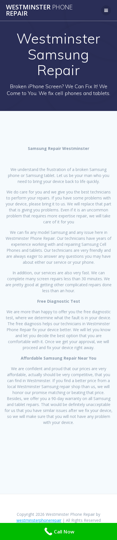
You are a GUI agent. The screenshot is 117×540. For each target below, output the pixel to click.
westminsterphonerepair (38, 520)
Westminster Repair (39, 10)
